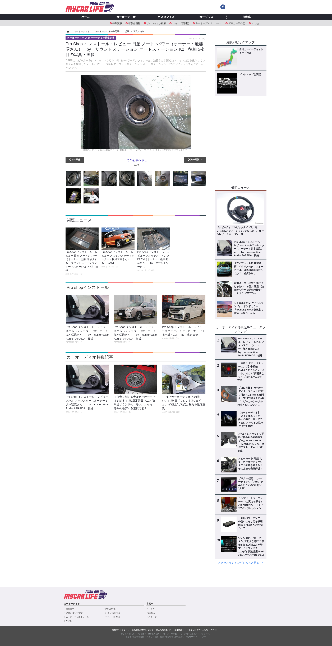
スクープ (152, 617)
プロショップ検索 (156, 23)
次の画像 (194, 159)
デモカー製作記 (236, 23)
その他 (255, 23)
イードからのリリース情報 (196, 630)
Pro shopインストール (88, 287)
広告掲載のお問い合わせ (142, 630)
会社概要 (178, 630)
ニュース (152, 608)
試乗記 (151, 613)
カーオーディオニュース (208, 23)
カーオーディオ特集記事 (90, 357)
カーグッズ (206, 17)
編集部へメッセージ (120, 630)
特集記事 (117, 23)
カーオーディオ (126, 17)
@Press (214, 630)
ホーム (85, 17)
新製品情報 (134, 23)
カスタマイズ (166, 17)
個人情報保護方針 (163, 630)
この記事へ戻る (137, 162)
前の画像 (75, 159)
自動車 (246, 17)
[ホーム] (68, 31)
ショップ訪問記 (180, 23)
